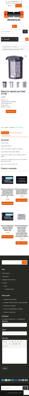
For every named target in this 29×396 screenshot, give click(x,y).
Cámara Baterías (19, 127)
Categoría (6, 39)
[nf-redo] (7, 346)
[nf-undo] (4, 346)
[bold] (12, 342)
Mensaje (5, 338)
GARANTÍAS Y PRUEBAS (9, 306)
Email (4, 330)
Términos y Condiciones (9, 312)
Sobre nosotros (6, 273)
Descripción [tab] (5, 132)
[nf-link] (13, 344)
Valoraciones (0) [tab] (6, 135)
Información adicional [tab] (16, 132)
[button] (26, 39)
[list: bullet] (7, 344)
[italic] (15, 342)
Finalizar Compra (9, 289)
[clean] (21, 342)
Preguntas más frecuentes (8, 279)
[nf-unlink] (16, 344)
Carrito (5, 286)
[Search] (25, 31)
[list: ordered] (4, 344)
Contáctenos (5, 276)
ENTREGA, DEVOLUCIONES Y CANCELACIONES (15, 302)
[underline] (18, 342)
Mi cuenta (18, 5)
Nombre (5, 321)
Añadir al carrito (11, 111)
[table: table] (19, 344)
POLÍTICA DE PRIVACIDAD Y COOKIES (13, 309)
